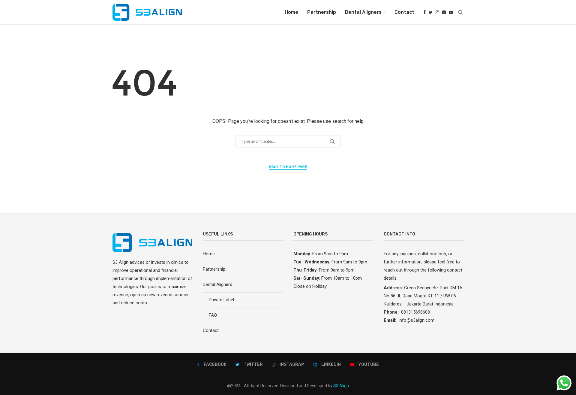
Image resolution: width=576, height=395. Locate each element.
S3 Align (341, 385)
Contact (404, 12)
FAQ (213, 315)
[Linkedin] (444, 12)
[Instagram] (437, 12)
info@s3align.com (416, 320)
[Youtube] (451, 12)
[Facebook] (424, 12)
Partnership (321, 12)
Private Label (221, 299)
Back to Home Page (288, 167)
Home (291, 12)
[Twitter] (431, 12)
